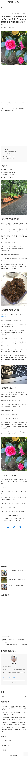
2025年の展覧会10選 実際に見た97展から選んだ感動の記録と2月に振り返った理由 (13, 718)
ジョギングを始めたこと (10, 151)
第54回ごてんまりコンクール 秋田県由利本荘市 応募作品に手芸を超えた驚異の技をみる (17, 578)
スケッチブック (12, 27)
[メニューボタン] (26, 3)
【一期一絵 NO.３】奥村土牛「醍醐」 (16, 585)
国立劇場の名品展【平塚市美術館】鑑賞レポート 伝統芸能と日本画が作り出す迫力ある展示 (14, 723)
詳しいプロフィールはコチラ (9, 677)
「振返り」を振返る (9, 158)
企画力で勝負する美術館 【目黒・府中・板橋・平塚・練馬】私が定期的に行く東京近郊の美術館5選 (14, 707)
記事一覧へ (14, 682)
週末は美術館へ (13, 3)
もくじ (6, 149)
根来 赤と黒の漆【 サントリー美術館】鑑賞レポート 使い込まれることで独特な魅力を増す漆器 (14, 729)
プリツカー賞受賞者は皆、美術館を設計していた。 (17, 571)
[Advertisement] (14, 86)
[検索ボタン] (25, 696)
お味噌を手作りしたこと (10, 154)
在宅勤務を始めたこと (10, 156)
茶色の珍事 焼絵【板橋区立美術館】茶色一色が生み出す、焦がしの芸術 (14, 713)
